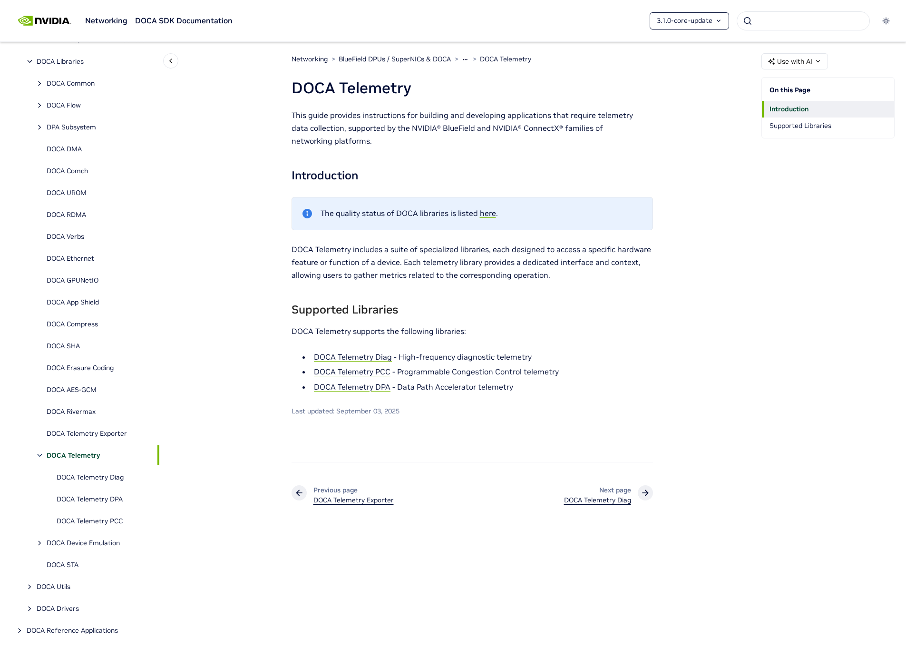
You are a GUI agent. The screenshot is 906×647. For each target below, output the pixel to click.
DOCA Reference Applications (72, 630)
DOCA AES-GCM (72, 389)
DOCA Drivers (58, 608)
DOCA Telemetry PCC (90, 521)
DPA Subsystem (71, 127)
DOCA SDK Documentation (184, 20)
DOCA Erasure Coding (80, 367)
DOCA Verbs (65, 236)
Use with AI (794, 61)
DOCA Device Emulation (83, 543)
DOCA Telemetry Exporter (87, 433)
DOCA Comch (67, 171)
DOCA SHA (63, 346)
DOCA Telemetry (73, 455)
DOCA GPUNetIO (72, 280)
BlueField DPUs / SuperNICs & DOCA (395, 59)
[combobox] (803, 21)
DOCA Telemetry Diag (90, 477)
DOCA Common (71, 83)
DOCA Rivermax (71, 411)
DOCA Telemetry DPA (90, 499)
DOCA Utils (53, 586)
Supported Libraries (800, 125)
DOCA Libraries (60, 61)
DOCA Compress (72, 324)
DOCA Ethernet (70, 258)
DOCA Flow (64, 105)
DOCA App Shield (73, 302)
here (488, 213)
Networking (106, 20)
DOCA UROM (67, 192)
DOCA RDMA (66, 214)
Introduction (789, 109)
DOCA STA (62, 564)
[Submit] (747, 21)
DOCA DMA (64, 149)
